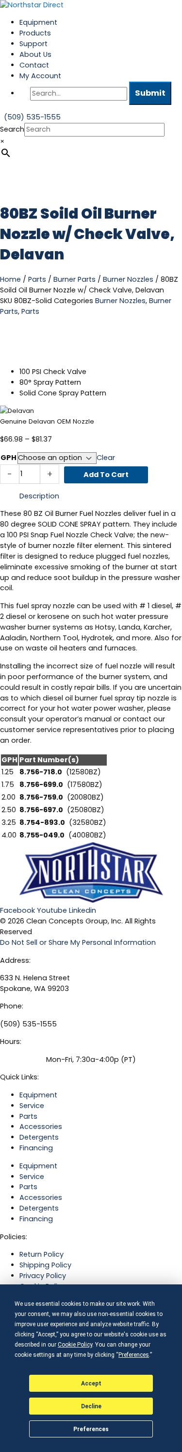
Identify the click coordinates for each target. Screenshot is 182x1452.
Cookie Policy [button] (75, 1344)
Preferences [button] (133, 1354)
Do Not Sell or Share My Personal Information (78, 942)
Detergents (39, 1137)
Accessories (40, 1126)
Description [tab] (39, 496)
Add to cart (106, 474)
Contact (34, 65)
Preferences (91, 1429)
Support (33, 44)
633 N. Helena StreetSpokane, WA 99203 (35, 983)
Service (31, 1105)
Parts (37, 279)
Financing (36, 1148)
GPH (8, 457)
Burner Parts (74, 279)
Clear (106, 457)
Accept (91, 1383)
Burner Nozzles (128, 279)
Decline (91, 1406)
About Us (35, 54)
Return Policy (41, 1254)
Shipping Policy (45, 1265)
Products (35, 33)
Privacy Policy (42, 1276)
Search (12, 129)
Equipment (38, 22)
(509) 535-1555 (28, 1024)
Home (10, 279)
